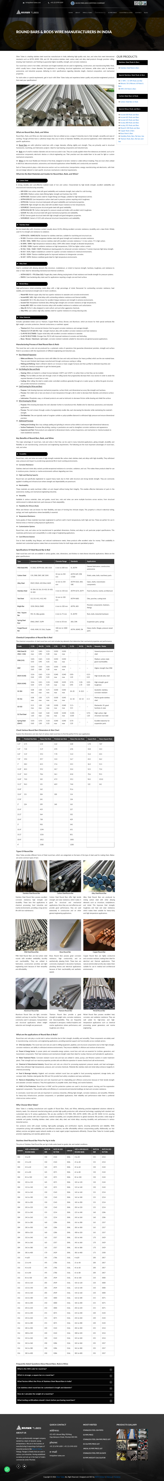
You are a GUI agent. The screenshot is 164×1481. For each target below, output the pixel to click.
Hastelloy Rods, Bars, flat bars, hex (132, 136)
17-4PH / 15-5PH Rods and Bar (131, 81)
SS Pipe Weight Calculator (94, 1458)
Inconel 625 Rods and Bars (129, 120)
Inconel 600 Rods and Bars (129, 115)
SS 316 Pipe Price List (91, 1444)
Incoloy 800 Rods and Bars (129, 123)
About (77, 12)
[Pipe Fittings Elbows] (143, 1434)
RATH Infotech (100, 1477)
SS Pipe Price (112, 12)
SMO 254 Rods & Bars (128, 89)
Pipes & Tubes (87, 12)
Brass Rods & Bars (126, 133)
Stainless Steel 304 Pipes (93, 1430)
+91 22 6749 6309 (57, 2)
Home (71, 12)
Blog (146, 12)
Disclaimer (117, 1477)
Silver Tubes (60, 1477)
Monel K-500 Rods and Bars (130, 128)
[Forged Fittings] (132, 1455)
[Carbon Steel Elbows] (143, 1445)
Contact (138, 12)
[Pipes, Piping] (143, 1455)
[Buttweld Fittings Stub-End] (132, 1445)
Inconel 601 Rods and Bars (129, 117)
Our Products (100, 12)
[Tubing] (132, 1434)
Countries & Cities (126, 12)
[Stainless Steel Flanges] (121, 1455)
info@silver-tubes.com (33, 2)
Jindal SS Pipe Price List (92, 1448)
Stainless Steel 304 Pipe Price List (96, 1439)
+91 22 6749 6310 (70, 1446)
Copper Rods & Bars (127, 131)
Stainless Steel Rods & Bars (129, 68)
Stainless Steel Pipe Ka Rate (94, 1453)
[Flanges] (121, 1445)
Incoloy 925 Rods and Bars (129, 125)
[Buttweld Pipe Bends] (121, 1434)
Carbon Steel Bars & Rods (129, 102)
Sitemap (109, 1477)
